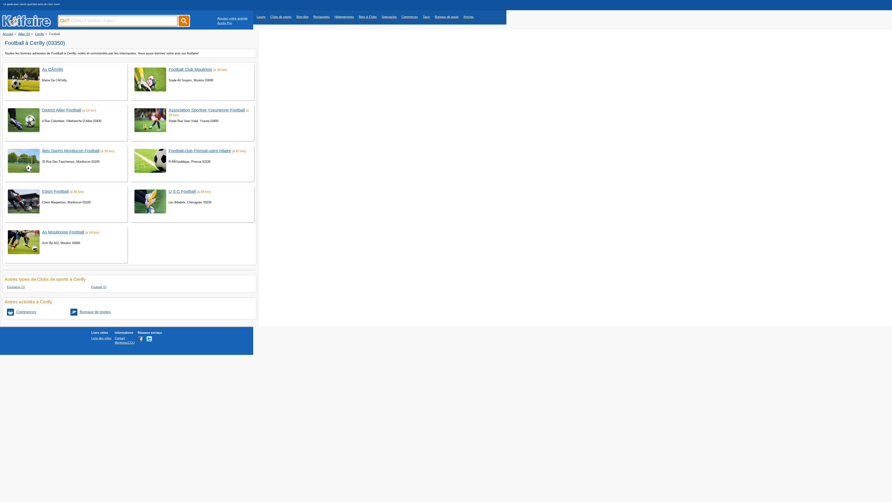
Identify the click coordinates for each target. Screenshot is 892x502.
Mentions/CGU (124, 342)
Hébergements (344, 17)
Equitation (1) (16, 287)
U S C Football (182, 191)
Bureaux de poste (447, 17)
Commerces (410, 17)
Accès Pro (224, 23)
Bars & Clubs (368, 17)
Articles (468, 17)
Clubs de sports (281, 17)
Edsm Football (55, 191)
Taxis (426, 17)
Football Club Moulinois (190, 69)
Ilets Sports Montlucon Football (70, 151)
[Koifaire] (26, 25)
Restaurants (321, 17)
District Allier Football (61, 110)
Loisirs (261, 17)
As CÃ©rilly (52, 69)
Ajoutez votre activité (232, 18)
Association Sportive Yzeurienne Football (207, 110)
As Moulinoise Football (63, 232)
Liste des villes (101, 338)
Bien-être (302, 17)
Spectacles (389, 17)
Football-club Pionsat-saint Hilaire (200, 151)
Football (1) (98, 287)
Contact (120, 338)
